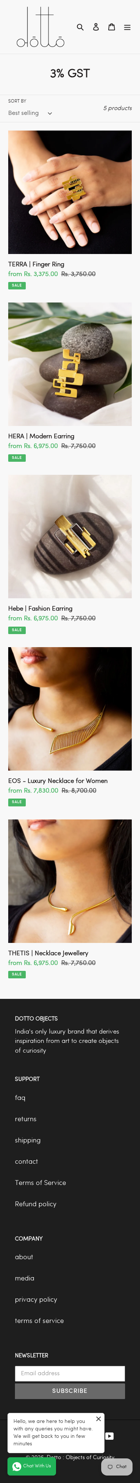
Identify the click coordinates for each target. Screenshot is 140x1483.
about (24, 1257)
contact (26, 1162)
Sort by (17, 101)
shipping (28, 1140)
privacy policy (36, 1300)
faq (20, 1098)
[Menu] (127, 27)
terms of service (39, 1321)
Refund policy (35, 1204)
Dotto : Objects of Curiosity (81, 1458)
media (24, 1278)
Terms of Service (40, 1183)
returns (26, 1119)
